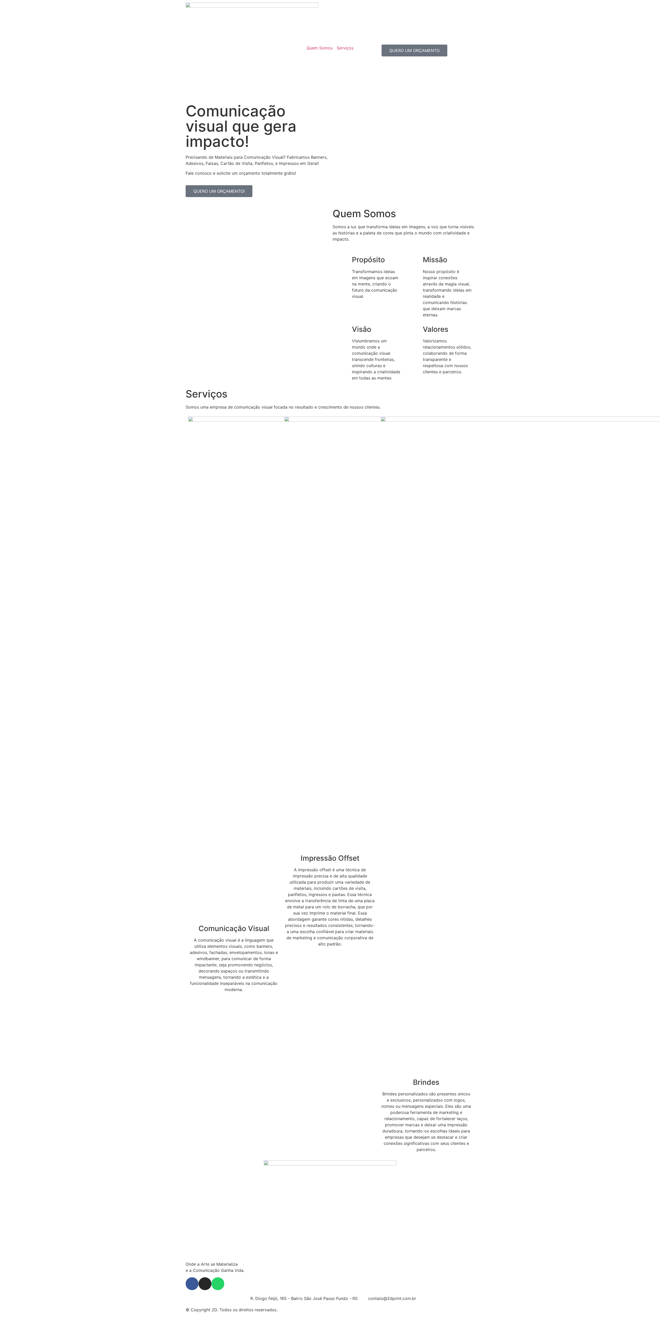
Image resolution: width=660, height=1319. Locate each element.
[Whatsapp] (217, 1283)
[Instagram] (205, 1283)
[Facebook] (192, 1283)
